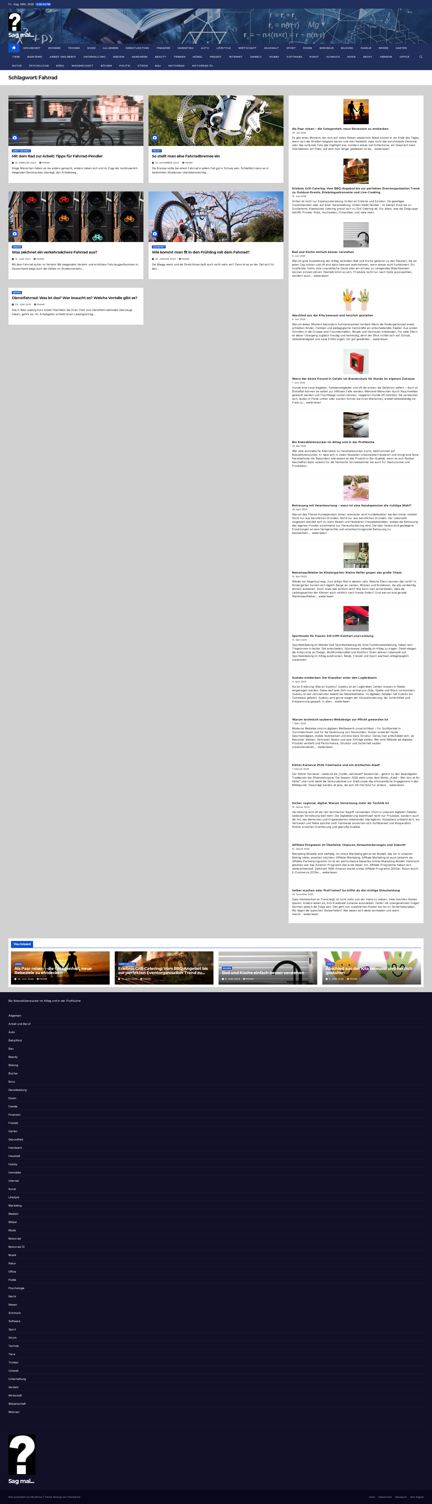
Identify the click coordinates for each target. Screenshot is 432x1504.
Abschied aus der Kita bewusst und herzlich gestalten (332, 315)
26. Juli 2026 (26, 979)
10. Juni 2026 (129, 979)
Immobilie (326, 48)
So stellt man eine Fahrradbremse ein (186, 156)
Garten (401, 48)
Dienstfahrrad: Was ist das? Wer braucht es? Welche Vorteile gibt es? (74, 298)
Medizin (118, 56)
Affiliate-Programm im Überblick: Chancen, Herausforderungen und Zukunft (349, 845)
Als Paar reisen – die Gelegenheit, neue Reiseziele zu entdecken (340, 128)
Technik (74, 48)
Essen (307, 48)
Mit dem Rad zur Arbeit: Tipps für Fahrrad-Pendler (57, 156)
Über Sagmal (417, 1497)
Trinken (179, 56)
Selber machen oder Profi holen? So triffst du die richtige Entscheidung (346, 890)
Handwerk (140, 56)
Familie (366, 48)
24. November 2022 (167, 162)
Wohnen (54, 48)
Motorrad (176, 65)
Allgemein (110, 48)
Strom (143, 65)
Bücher (106, 65)
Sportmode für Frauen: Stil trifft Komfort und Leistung (332, 636)
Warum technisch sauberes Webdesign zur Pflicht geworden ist (340, 719)
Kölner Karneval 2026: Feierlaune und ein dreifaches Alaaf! (336, 765)
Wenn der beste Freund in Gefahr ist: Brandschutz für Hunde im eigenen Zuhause (353, 378)
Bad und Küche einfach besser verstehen (323, 252)
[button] (421, 56)
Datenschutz (385, 1497)
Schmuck (333, 56)
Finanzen (163, 48)
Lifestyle (224, 48)
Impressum (401, 1497)
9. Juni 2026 (233, 979)
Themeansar (73, 1497)
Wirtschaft (247, 48)
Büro (60, 65)
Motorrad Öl (202, 65)
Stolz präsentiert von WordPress (25, 1497)
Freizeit (216, 56)
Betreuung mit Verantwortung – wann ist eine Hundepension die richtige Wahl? (351, 505)
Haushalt (271, 48)
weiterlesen (381, 149)
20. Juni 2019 (23, 304)
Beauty (160, 56)
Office (404, 56)
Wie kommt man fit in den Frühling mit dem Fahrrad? (201, 252)
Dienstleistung (137, 48)
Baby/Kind (34, 56)
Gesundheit (32, 48)
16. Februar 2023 (26, 162)
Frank (46, 162)
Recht (368, 56)
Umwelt (256, 56)
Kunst (314, 56)
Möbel (197, 56)
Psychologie (39, 65)
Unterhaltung (94, 56)
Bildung (347, 48)
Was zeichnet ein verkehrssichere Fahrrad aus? (54, 252)
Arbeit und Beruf (63, 56)
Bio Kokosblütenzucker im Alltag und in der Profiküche (333, 442)
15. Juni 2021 (23, 259)
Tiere (16, 56)
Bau (158, 65)
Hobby (274, 56)
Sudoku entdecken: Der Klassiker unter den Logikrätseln (334, 677)
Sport (291, 48)
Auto (205, 48)
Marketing (186, 48)
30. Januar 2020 (166, 259)
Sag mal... (21, 34)
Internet (236, 56)
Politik (124, 65)
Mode (91, 48)
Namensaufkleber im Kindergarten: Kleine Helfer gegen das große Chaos (347, 572)
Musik (351, 56)
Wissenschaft (82, 65)
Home (372, 1497)
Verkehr (386, 56)
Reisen (383, 48)
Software (294, 56)
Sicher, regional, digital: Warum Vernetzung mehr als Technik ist (340, 803)
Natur (17, 65)
